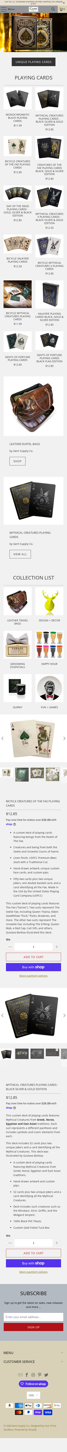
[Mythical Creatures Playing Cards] (33, 501)
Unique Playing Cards (34, 62)
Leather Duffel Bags (24, 444)
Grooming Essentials (18, 650)
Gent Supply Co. (21, 1425)
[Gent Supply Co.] (33, 9)
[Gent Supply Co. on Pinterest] (40, 1375)
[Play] (33, 738)
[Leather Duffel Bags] (33, 406)
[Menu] (2, 9)
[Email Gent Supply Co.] (20, 1375)
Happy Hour (49, 650)
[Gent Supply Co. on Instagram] (33, 1375)
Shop (17, 461)
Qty (8, 939)
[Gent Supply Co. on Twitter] (46, 1375)
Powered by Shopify (26, 1429)
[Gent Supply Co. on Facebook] (27, 1375)
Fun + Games (49, 692)
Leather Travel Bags (18, 606)
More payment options (33, 976)
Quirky (18, 692)
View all (20, 554)
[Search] (53, 9)
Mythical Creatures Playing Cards (30, 535)
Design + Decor (49, 606)
